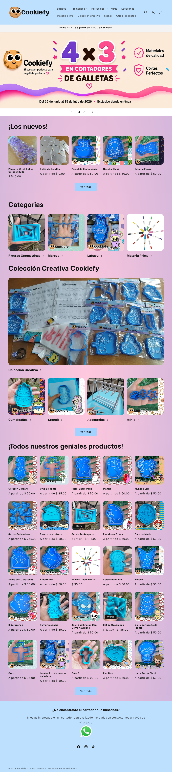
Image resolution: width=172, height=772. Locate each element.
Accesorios (96, 419)
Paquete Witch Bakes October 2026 (20, 170)
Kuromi (139, 579)
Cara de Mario (143, 534)
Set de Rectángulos (83, 534)
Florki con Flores (113, 534)
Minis (131, 419)
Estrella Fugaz (143, 169)
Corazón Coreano (18, 488)
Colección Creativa (23, 370)
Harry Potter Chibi (145, 673)
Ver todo (86, 186)
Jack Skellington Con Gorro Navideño (84, 626)
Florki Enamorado (82, 488)
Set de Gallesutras (19, 534)
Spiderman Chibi (113, 579)
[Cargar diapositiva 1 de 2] (79, 112)
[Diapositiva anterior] (71, 112)
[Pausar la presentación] (101, 112)
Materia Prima (137, 255)
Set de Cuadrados (113, 625)
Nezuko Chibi (111, 169)
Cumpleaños (18, 419)
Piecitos (108, 673)
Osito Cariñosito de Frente (146, 626)
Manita (107, 488)
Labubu (93, 255)
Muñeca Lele (142, 488)
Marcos (53, 255)
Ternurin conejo (49, 625)
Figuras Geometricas (24, 255)
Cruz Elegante (48, 488)
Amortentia (46, 579)
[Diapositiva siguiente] (92, 112)
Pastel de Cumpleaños (85, 169)
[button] (63, 8)
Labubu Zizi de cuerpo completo (53, 674)
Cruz (11, 673)
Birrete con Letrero (51, 534)
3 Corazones (15, 625)
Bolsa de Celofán (50, 169)
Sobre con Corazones (20, 579)
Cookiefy (21, 768)
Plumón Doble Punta (83, 579)
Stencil (53, 419)
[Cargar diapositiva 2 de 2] (84, 112)
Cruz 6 (75, 673)
